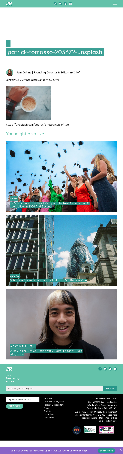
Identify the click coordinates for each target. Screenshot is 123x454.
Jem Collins (23, 72)
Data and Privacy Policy (54, 401)
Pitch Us (47, 411)
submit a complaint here (106, 421)
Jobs (8, 375)
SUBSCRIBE (14, 406)
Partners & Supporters (54, 405)
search (110, 388)
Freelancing (13, 378)
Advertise (48, 398)
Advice (10, 381)
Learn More (106, 450)
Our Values (49, 414)
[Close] (120, 449)
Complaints (49, 417)
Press (46, 408)
